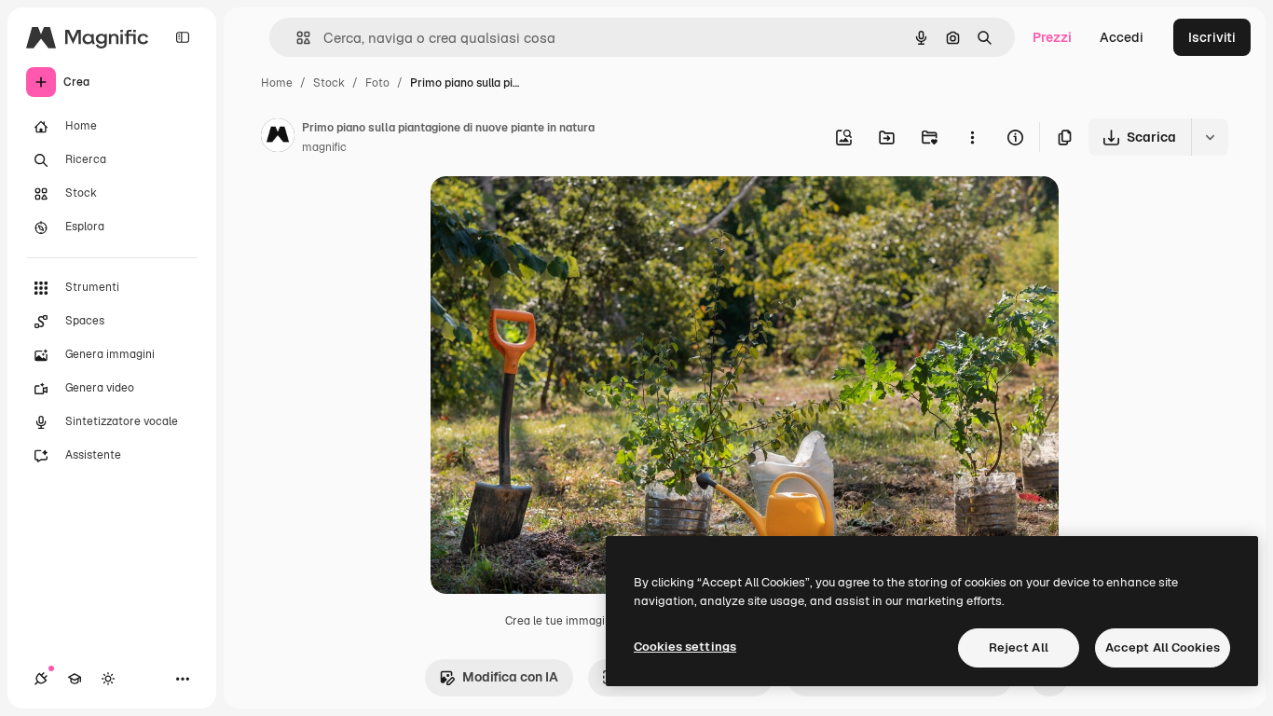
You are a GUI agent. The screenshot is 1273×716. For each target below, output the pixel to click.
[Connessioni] (41, 679)
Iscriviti (1212, 37)
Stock (329, 83)
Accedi (1121, 37)
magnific (324, 147)
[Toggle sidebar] (183, 37)
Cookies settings (685, 646)
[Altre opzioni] (972, 137)
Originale (553, 212)
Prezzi (1052, 37)
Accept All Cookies (1162, 647)
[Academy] (74, 679)
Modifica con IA (510, 676)
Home (277, 83)
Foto (377, 83)
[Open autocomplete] (296, 38)
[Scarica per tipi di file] (1209, 137)
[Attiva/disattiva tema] (108, 679)
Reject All (1018, 647)
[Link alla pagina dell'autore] (277, 138)
